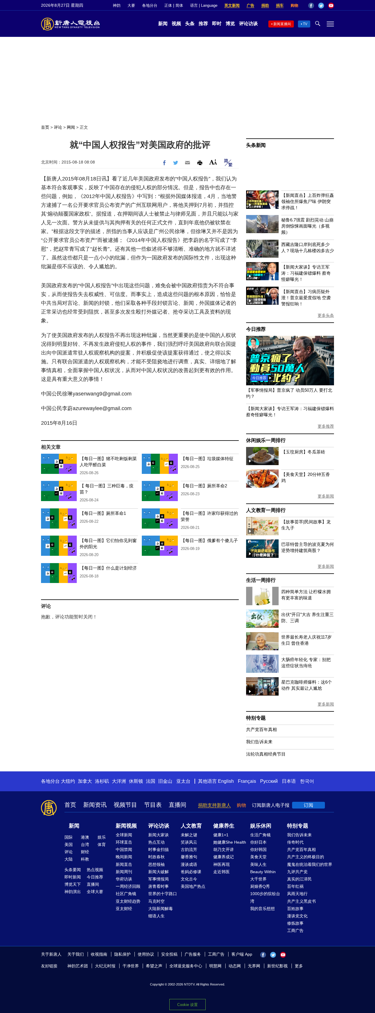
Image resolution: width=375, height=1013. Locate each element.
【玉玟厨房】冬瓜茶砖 (303, 451)
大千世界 (258, 879)
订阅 (308, 805)
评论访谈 (248, 23)
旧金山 (165, 781)
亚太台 (183, 781)
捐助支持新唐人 (214, 805)
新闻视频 (126, 826)
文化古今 (189, 879)
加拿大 (85, 781)
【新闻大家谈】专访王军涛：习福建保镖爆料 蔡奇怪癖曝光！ (306, 273)
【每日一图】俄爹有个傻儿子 (209, 540)
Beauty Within (263, 871)
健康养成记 (223, 856)
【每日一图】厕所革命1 (103, 513)
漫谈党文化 (297, 916)
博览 (230, 23)
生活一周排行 (261, 580)
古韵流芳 (189, 849)
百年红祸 (295, 886)
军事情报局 (158, 879)
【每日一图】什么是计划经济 (108, 567)
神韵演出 (72, 891)
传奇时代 (295, 842)
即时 (216, 23)
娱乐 (102, 837)
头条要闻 (72, 869)
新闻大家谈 (158, 835)
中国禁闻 (124, 849)
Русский (269, 781)
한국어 (307, 781)
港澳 (85, 837)
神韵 (116, 5)
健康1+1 (221, 835)
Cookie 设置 (187, 1004)
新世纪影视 (277, 966)
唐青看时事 (158, 886)
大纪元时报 (105, 966)
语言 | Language (203, 5)
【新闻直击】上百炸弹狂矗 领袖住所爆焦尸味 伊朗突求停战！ (307, 201)
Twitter (321, 5)
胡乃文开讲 (223, 849)
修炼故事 (295, 923)
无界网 (254, 966)
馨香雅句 (189, 856)
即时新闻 (72, 877)
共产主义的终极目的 (305, 856)
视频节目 (125, 805)
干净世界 (130, 966)
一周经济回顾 (128, 886)
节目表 (153, 805)
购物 (294, 5)
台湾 (85, 844)
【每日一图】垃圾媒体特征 (207, 458)
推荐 (203, 23)
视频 (176, 23)
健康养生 (223, 826)
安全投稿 (169, 954)
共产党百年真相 (261, 729)
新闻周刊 (124, 871)
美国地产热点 (193, 886)
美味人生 (258, 864)
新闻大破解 (158, 871)
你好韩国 (258, 849)
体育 (102, 844)
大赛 (131, 5)
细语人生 (156, 916)
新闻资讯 (95, 805)
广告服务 (193, 954)
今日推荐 (256, 329)
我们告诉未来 (259, 741)
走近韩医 (221, 871)
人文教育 (191, 826)
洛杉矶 (102, 781)
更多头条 (326, 315)
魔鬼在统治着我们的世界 (309, 864)
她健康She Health (229, 842)
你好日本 (258, 842)
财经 (85, 851)
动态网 (235, 966)
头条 (190, 23)
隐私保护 (122, 954)
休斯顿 (136, 781)
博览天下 (72, 884)
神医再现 (221, 864)
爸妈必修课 (191, 871)
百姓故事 (295, 908)
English (226, 781)
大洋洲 (119, 781)
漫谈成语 (189, 864)
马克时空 (156, 901)
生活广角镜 (260, 835)
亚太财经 (124, 908)
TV (305, 24)
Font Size (213, 162)
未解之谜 (189, 835)
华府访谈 (124, 879)
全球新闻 (124, 835)
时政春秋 (156, 856)
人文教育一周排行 (265, 510)
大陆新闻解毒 (160, 908)
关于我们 (75, 954)
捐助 (265, 5)
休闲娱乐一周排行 (265, 440)
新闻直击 (124, 864)
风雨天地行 (297, 893)
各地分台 (149, 5)
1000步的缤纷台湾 (265, 897)
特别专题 (256, 718)
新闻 (163, 23)
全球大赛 (95, 891)
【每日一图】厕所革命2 (204, 485)
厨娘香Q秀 (260, 886)
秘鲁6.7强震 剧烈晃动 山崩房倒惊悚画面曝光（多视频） (307, 226)
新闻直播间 (282, 24)
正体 (168, 5)
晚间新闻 (124, 856)
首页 (45, 127)
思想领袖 (156, 864)
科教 (85, 859)
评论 (58, 127)
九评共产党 (297, 871)
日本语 (289, 781)
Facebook (311, 5)
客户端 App (241, 954)
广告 (250, 5)
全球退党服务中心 (185, 966)
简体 (179, 5)
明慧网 (215, 966)
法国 (150, 781)
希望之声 (154, 966)
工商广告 (295, 930)
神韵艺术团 (77, 966)
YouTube (331, 5)
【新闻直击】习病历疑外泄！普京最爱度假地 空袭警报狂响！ (306, 297)
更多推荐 (326, 426)
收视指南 (99, 954)
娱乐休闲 (260, 826)
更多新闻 (326, 496)
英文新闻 (232, 5)
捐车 (280, 5)
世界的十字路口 (162, 893)
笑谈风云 (189, 842)
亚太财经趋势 (128, 901)
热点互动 (156, 842)
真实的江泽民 (299, 879)
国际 (68, 837)
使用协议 (146, 954)
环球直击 (124, 842)
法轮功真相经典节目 (266, 753)
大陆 (68, 859)
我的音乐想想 (262, 908)
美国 (68, 844)
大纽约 (68, 781)
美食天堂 (258, 856)
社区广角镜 (126, 893)
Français (247, 781)
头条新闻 (256, 145)
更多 (299, 966)
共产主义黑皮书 (301, 901)
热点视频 (95, 869)
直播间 (177, 805)
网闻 (71, 127)
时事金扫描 (158, 849)
